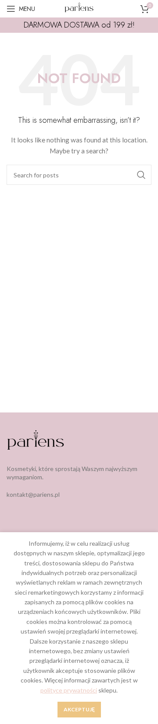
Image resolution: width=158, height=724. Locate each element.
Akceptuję (79, 709)
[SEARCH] (141, 175)
